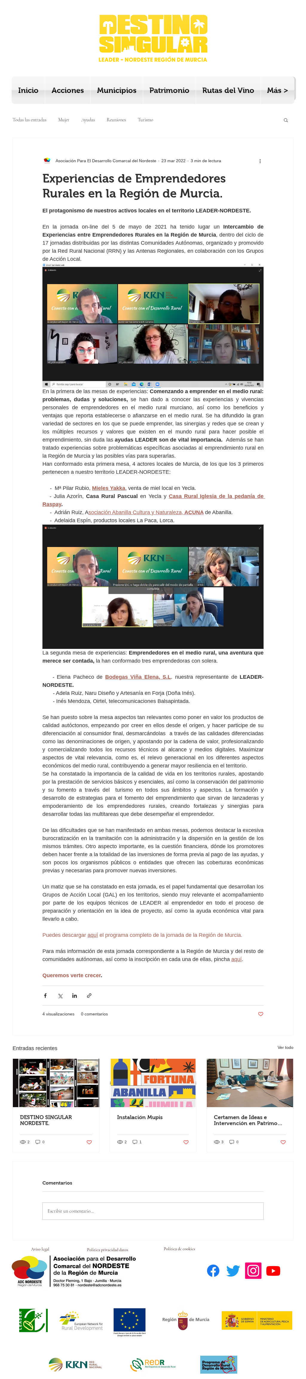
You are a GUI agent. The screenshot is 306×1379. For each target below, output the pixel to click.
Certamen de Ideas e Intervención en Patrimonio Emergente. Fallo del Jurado (250, 1120)
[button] (286, 119)
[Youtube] (273, 1270)
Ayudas (88, 120)
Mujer (63, 120)
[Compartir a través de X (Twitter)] (60, 995)
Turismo (145, 120)
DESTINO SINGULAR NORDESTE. (46, 1120)
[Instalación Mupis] (153, 1083)
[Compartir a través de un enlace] (89, 995)
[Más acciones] (260, 160)
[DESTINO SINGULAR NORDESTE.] (56, 1083)
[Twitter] (233, 1270)
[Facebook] (213, 1270)
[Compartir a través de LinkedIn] (74, 995)
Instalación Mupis (140, 1117)
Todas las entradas (29, 120)
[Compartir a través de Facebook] (45, 995)
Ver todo (285, 1047)
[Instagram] (253, 1270)
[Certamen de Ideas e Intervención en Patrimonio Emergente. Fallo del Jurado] (250, 1083)
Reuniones (116, 120)
